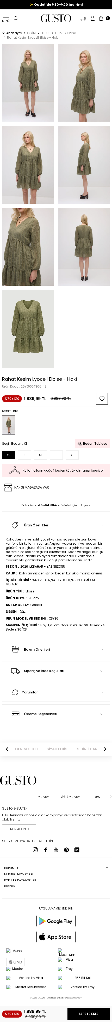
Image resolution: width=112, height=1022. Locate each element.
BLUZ (98, 796)
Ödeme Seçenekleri (40, 713)
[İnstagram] (35, 850)
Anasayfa (14, 33)
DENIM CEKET (27, 749)
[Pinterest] (66, 850)
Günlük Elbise (65, 33)
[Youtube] (56, 850)
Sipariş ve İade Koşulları (44, 670)
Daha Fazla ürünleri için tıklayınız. (56, 505)
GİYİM (31, 33)
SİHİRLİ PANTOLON (94, 749)
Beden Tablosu (95, 443)
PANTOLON (43, 796)
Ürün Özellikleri (36, 525)
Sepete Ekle (88, 1014)
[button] (7, 749)
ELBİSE (45, 33)
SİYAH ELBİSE (58, 749)
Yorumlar (30, 692)
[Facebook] (45, 850)
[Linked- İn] (77, 850)
